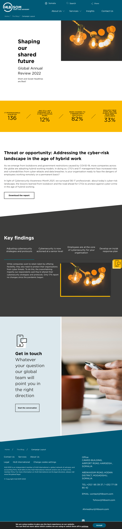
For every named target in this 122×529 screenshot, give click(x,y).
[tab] (19, 252)
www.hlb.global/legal (12, 474)
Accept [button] (99, 525)
